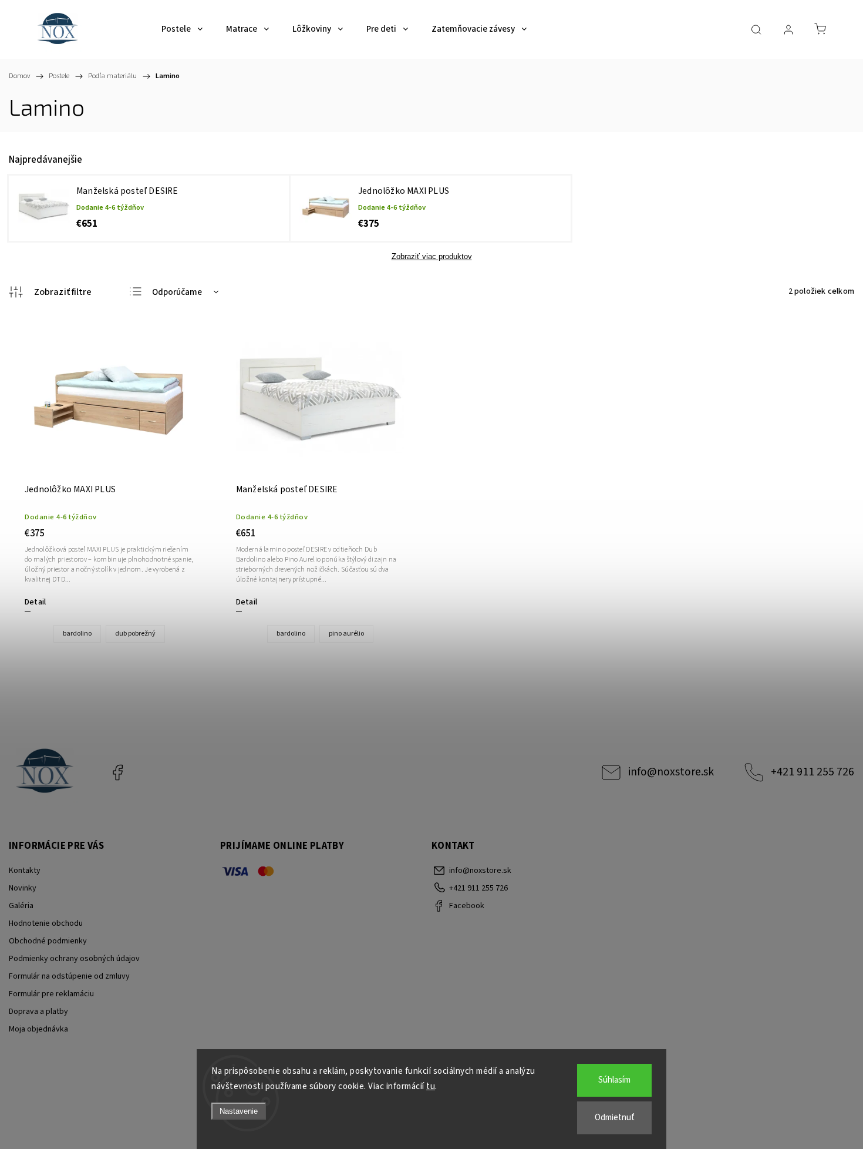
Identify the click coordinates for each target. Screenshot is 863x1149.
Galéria (21, 906)
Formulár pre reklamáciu (51, 994)
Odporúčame (177, 292)
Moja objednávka (38, 1029)
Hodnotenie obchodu (46, 923)
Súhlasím (614, 1080)
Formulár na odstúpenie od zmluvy (69, 976)
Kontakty (25, 870)
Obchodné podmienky (48, 941)
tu (430, 1086)
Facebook (117, 772)
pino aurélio (346, 634)
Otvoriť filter (50, 292)
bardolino (77, 634)
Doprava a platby (38, 1011)
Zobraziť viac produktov (432, 256)
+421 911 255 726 (812, 772)
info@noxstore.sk (671, 772)
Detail (35, 602)
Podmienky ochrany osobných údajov (74, 959)
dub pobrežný (135, 634)
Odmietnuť (615, 1117)
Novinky (22, 888)
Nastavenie (239, 1111)
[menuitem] (182, 29)
